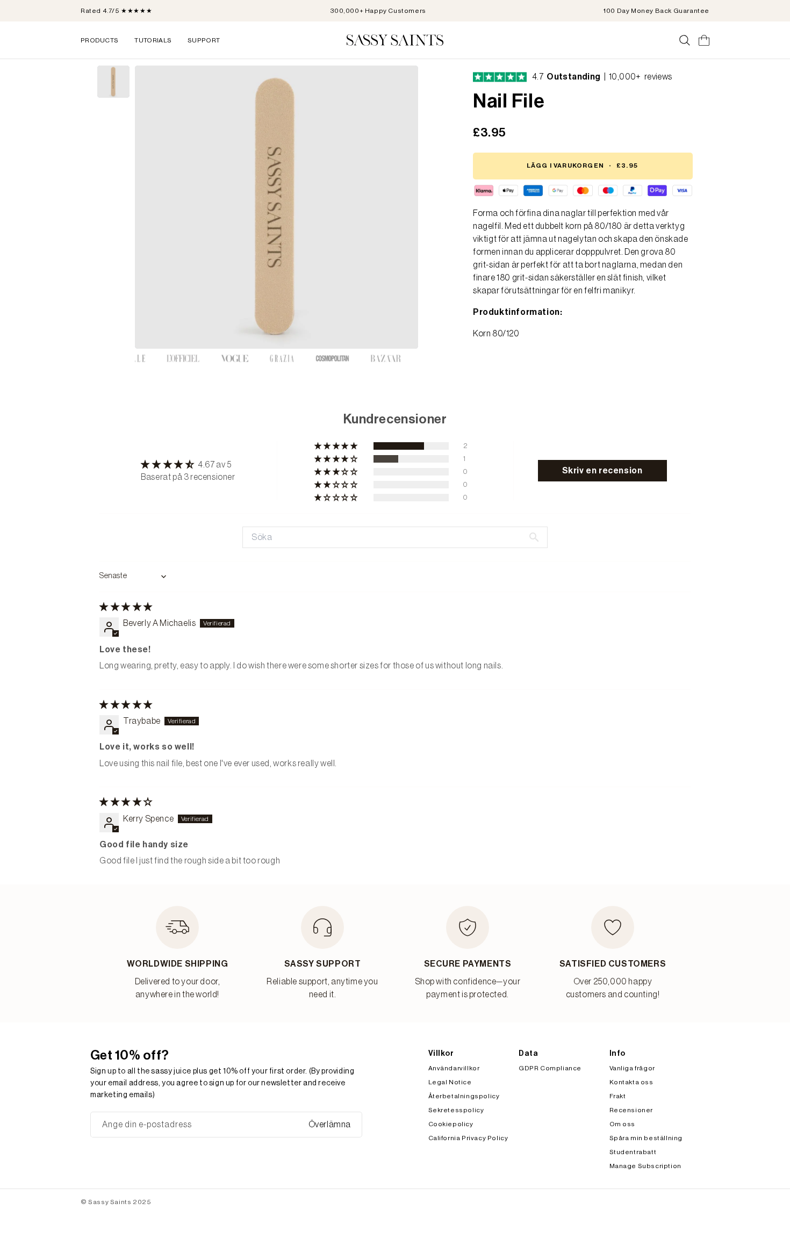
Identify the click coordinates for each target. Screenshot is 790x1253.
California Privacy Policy (468, 1138)
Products (99, 40)
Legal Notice (450, 1082)
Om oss (622, 1124)
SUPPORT (204, 40)
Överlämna (329, 1124)
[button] (336, 446)
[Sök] (684, 40)
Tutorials (152, 40)
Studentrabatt (633, 1152)
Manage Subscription (645, 1166)
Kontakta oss (631, 1082)
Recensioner (631, 1110)
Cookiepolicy (450, 1124)
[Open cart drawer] (704, 40)
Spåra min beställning (646, 1138)
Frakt (617, 1096)
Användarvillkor (454, 1068)
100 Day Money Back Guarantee (656, 11)
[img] (126, 607)
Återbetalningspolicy (464, 1096)
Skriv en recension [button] (602, 470)
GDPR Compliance (550, 1068)
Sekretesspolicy (456, 1110)
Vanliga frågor (632, 1068)
